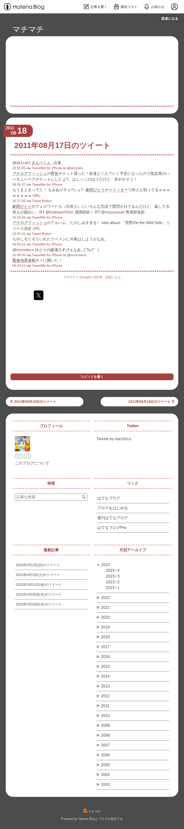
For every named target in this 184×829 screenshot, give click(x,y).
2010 (105, 716)
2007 (105, 745)
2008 (105, 735)
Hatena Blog (86, 819)
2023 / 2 (113, 582)
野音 (54, 174)
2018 (105, 637)
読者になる (169, 18)
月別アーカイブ (132, 550)
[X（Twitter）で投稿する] (38, 295)
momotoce (25, 250)
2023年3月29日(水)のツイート (39, 604)
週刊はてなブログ (112, 518)
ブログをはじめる (112, 508)
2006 (105, 755)
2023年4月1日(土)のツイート (38, 575)
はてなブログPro (111, 528)
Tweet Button (42, 201)
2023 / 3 (113, 576)
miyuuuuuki (115, 212)
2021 (105, 607)
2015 (105, 666)
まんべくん (41, 163)
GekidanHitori (61, 212)
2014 (105, 676)
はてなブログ (108, 498)
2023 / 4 (113, 570)
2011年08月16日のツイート (35, 401)
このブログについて (32, 463)
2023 (105, 565)
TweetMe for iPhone (47, 168)
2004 (105, 775)
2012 (105, 696)
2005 (105, 765)
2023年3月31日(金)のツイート (39, 584)
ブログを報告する (110, 819)
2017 (105, 647)
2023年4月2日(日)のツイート (38, 565)
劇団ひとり (95, 190)
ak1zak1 (23, 163)
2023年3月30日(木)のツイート (39, 594)
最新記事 (51, 550)
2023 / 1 (113, 588)
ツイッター (118, 190)
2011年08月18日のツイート (149, 401)
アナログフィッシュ (29, 174)
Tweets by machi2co (113, 439)
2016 (105, 657)
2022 (105, 598)
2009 (105, 725)
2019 (105, 627)
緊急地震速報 (23, 260)
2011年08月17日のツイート (62, 145)
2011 (105, 706)
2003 (105, 784)
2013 (105, 686)
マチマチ (28, 29)
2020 (105, 617)
